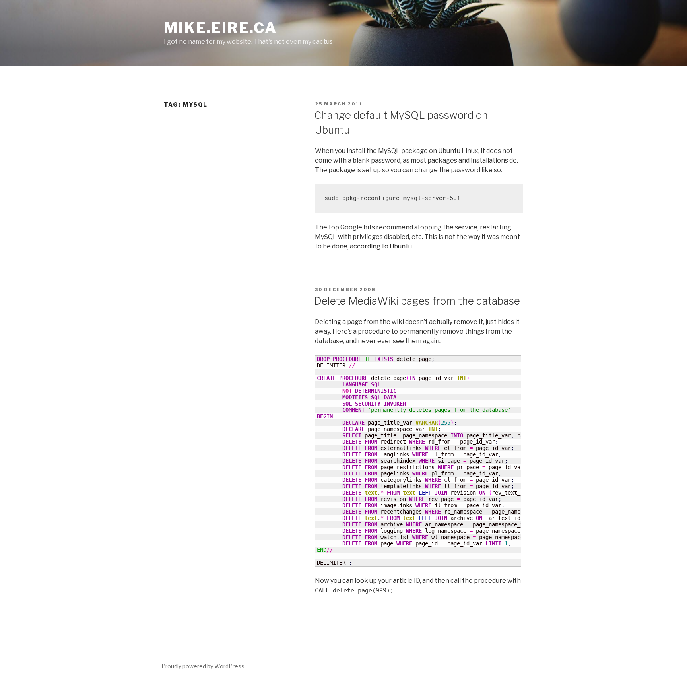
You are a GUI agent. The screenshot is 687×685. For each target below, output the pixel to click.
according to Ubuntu (381, 246)
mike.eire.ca (220, 28)
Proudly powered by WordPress (203, 666)
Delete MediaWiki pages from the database (417, 301)
